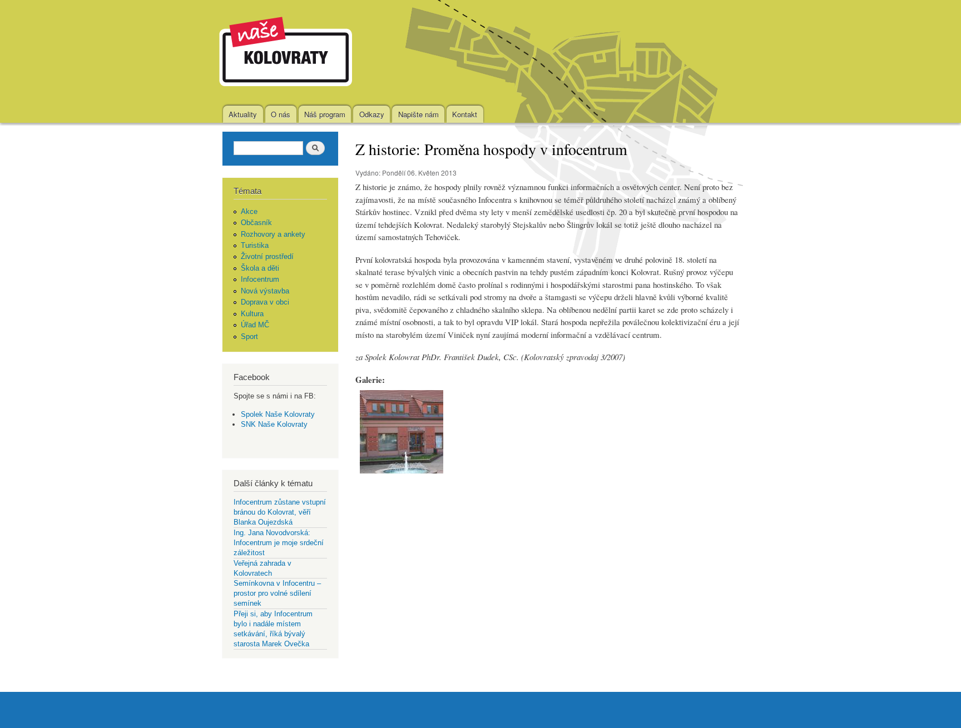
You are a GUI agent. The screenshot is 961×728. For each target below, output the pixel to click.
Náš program (324, 114)
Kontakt (464, 114)
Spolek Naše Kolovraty (278, 414)
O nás (280, 114)
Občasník (256, 222)
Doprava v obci (265, 302)
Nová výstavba (265, 291)
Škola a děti (260, 268)
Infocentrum (260, 279)
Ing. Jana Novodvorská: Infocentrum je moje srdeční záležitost (279, 542)
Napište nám (418, 114)
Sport (249, 336)
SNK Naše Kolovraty (274, 424)
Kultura (252, 314)
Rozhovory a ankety (273, 234)
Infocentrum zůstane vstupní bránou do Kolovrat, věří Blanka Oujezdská (280, 512)
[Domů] (287, 53)
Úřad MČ (255, 325)
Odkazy (371, 114)
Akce (249, 211)
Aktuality (243, 114)
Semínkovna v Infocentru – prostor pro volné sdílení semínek (277, 593)
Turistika (255, 245)
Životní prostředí (267, 256)
